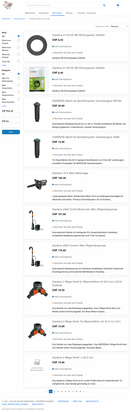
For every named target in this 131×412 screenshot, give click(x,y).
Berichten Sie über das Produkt (68, 52)
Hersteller (58, 13)
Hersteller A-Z (20, 19)
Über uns (77, 401)
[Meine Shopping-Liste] (117, 5)
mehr (4, 65)
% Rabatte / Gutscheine (86, 13)
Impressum (63, 401)
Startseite (31, 13)
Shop (70, 13)
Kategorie (44, 13)
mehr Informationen (63, 46)
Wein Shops (37, 404)
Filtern (11, 132)
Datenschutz (92, 401)
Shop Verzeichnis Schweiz (15, 404)
